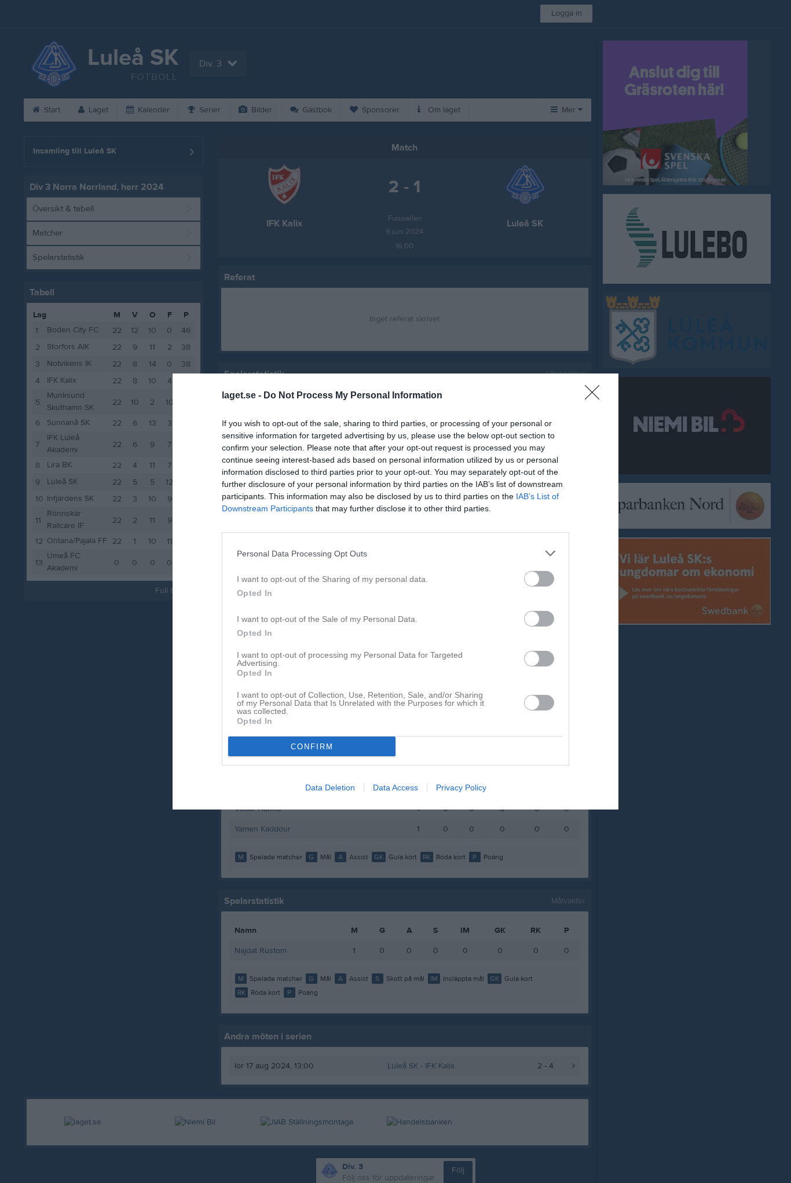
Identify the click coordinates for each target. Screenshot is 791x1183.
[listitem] (395, 553)
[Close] (596, 396)
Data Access (395, 787)
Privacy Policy (461, 787)
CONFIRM (312, 746)
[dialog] (395, 591)
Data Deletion (330, 787)
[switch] (539, 579)
